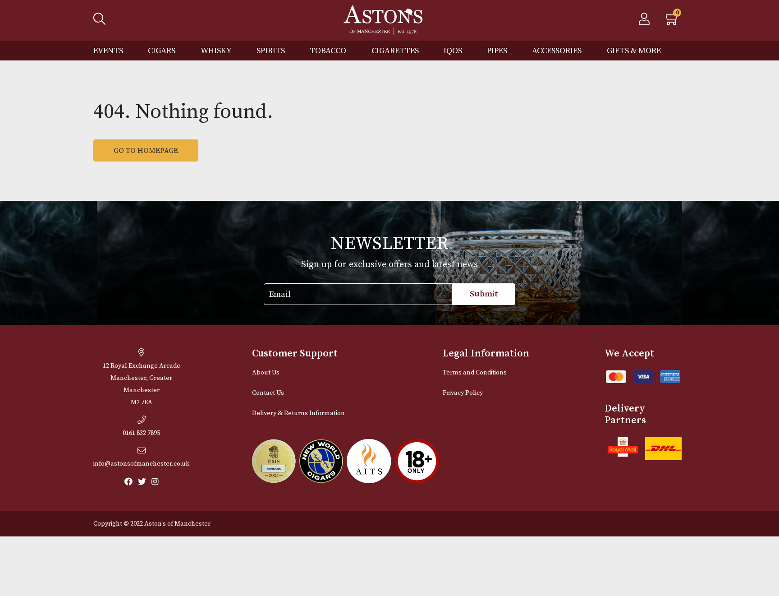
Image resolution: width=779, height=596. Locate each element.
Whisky (216, 51)
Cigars (161, 51)
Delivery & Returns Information (298, 413)
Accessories (557, 51)
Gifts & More (634, 51)
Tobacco (328, 51)
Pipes (497, 51)
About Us (266, 373)
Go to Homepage (146, 150)
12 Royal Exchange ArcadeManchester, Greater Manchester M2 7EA (141, 384)
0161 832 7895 (141, 433)
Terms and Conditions (475, 373)
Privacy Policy (463, 393)
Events (108, 51)
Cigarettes (395, 51)
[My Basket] (672, 22)
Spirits (271, 51)
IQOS (453, 51)
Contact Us (268, 393)
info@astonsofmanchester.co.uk (141, 464)
